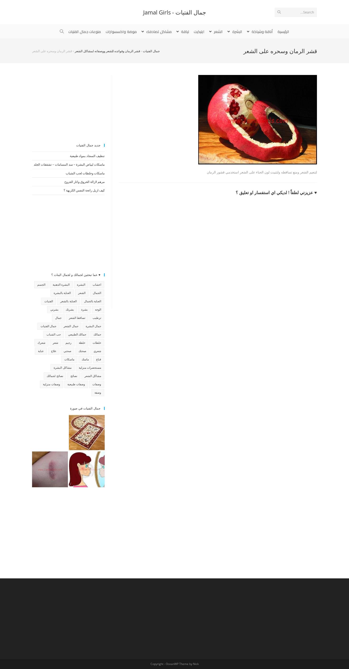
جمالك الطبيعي (77, 334)
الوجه (98, 309)
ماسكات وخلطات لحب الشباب (85, 173)
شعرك (41, 343)
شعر (55, 343)
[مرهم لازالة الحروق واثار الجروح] (50, 469)
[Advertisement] (68, 104)
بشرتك (70, 309)
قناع (98, 359)
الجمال (97, 293)
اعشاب (97, 285)
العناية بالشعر (68, 301)
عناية (41, 351)
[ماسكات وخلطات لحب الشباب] (87, 469)
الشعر (81, 293)
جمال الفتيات (151, 51)
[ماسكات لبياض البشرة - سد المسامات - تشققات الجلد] (50, 433)
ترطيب (97, 318)
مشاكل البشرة (62, 368)
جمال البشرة (93, 326)
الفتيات (48, 301)
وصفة (97, 392)
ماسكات (69, 359)
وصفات (96, 384)
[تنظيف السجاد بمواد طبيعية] (87, 433)
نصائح (74, 376)
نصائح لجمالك (55, 376)
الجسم (41, 285)
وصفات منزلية (51, 384)
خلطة (82, 343)
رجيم (68, 343)
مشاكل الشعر (93, 376)
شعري (97, 351)
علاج (53, 351)
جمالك (97, 334)
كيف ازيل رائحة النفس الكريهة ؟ (84, 190)
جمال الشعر (71, 326)
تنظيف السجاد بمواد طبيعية (87, 156)
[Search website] (61, 31)
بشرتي (54, 309)
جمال (58, 318)
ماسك (85, 359)
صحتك (82, 351)
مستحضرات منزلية (90, 368)
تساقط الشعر (77, 318)
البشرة (81, 285)
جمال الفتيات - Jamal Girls (174, 12)
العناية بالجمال (92, 301)
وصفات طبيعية (76, 384)
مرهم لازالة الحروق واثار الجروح (84, 182)
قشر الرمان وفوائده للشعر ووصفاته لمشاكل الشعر (107, 51)
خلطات (97, 343)
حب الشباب (54, 334)
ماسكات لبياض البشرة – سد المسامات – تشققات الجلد (69, 164)
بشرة (84, 309)
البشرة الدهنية (61, 285)
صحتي (67, 351)
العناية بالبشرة (62, 293)
